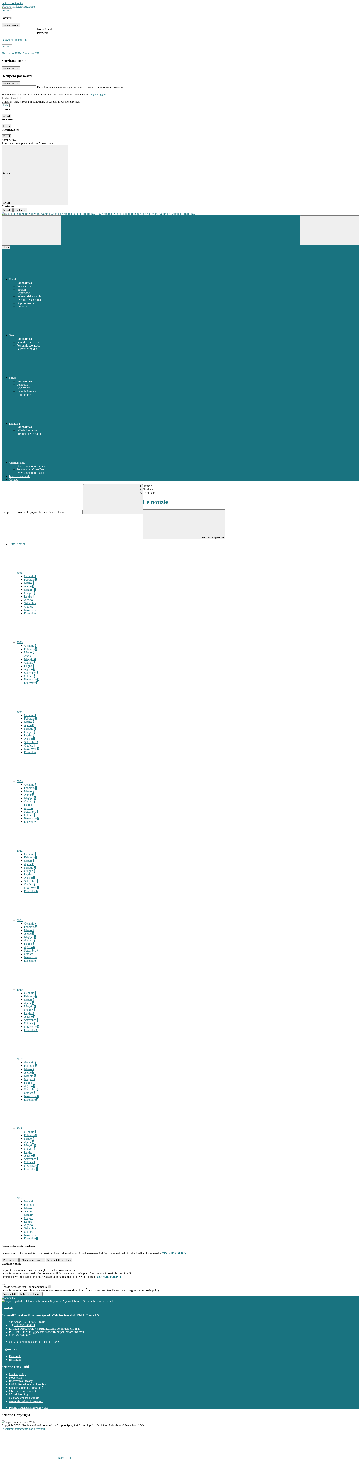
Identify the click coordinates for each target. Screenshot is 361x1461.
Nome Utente (45, 29)
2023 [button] (20, 781)
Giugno (29, 593)
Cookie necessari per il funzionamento (25, 1286)
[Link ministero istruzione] (18, 6)
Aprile (29, 586)
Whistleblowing (18, 1394)
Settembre (30, 603)
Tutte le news (17, 544)
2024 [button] (20, 711)
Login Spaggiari (98, 94)
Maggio (30, 589)
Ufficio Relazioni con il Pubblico (28, 1384)
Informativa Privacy (21, 1381)
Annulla (7, 210)
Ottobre (28, 606)
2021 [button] (20, 920)
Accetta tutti (59, 1260)
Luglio (29, 596)
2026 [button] (20, 572)
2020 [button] (20, 989)
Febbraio (30, 579)
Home (146, 486)
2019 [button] (20, 1059)
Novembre (30, 610)
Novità (147, 489)
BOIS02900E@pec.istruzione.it (50, 1332)
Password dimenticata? (15, 39)
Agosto (28, 599)
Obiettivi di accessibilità (23, 1391)
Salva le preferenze (30, 1294)
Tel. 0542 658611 (24, 1325)
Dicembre (30, 613)
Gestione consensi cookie (24, 1397)
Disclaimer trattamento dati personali (23, 1428)
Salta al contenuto (12, 3)
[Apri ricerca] (329, 230)
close (6, 247)
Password (43, 33)
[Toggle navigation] (31, 230)
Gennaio (30, 576)
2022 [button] (20, 850)
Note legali (15, 1377)
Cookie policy (17, 1374)
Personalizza (10, 1260)
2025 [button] (20, 642)
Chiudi (6, 115)
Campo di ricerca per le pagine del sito (24, 512)
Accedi (7, 10)
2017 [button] (20, 1198)
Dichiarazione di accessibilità (26, 1387)
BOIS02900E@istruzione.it (48, 1328)
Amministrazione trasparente (26, 1401)
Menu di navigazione (212, 537)
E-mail (41, 87)
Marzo (29, 583)
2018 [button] (20, 1128)
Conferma (20, 210)
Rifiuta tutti (32, 1260)
